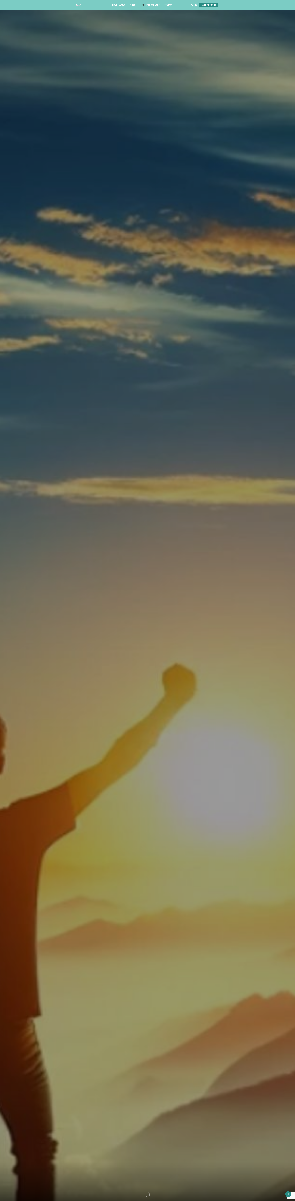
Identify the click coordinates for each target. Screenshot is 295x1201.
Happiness (127, 640)
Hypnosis (139, 640)
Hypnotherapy (152, 640)
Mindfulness (167, 640)
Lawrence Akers (147, 669)
